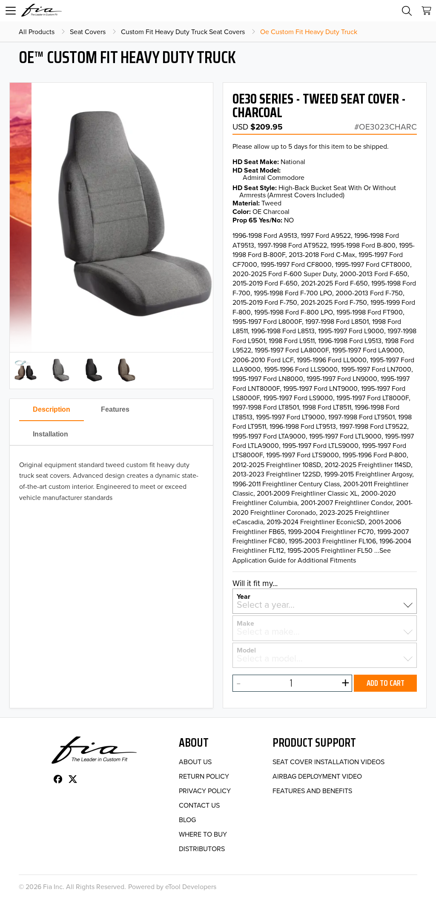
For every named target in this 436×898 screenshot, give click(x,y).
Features (115, 409)
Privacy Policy (205, 790)
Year (243, 596)
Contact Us (199, 805)
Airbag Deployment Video (317, 776)
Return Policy (204, 776)
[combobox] (324, 604)
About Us (195, 761)
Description (51, 409)
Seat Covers (88, 31)
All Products (36, 31)
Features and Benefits (312, 790)
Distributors (202, 848)
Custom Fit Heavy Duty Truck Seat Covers (183, 31)
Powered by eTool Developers (172, 886)
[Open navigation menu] (10, 10)
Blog (187, 819)
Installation (50, 434)
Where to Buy (203, 834)
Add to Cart (385, 682)
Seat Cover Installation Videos (328, 761)
